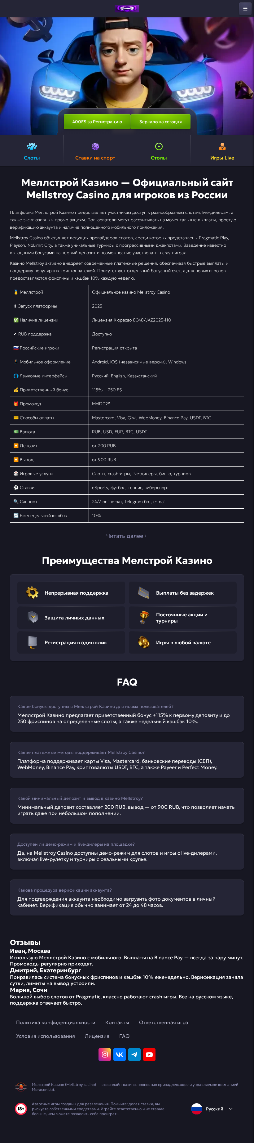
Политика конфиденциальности (55, 1022)
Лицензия (97, 1036)
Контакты (117, 1022)
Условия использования (45, 1036)
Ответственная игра (163, 1022)
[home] (127, 8)
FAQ (124, 1036)
